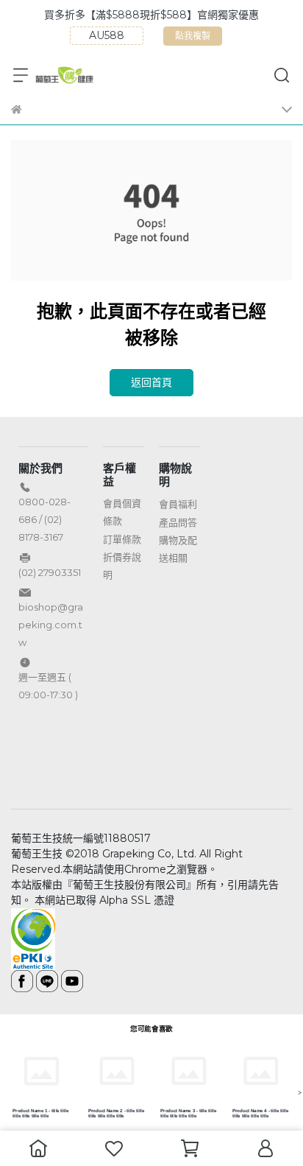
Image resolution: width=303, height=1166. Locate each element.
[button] (283, 386)
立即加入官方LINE (151, 771)
